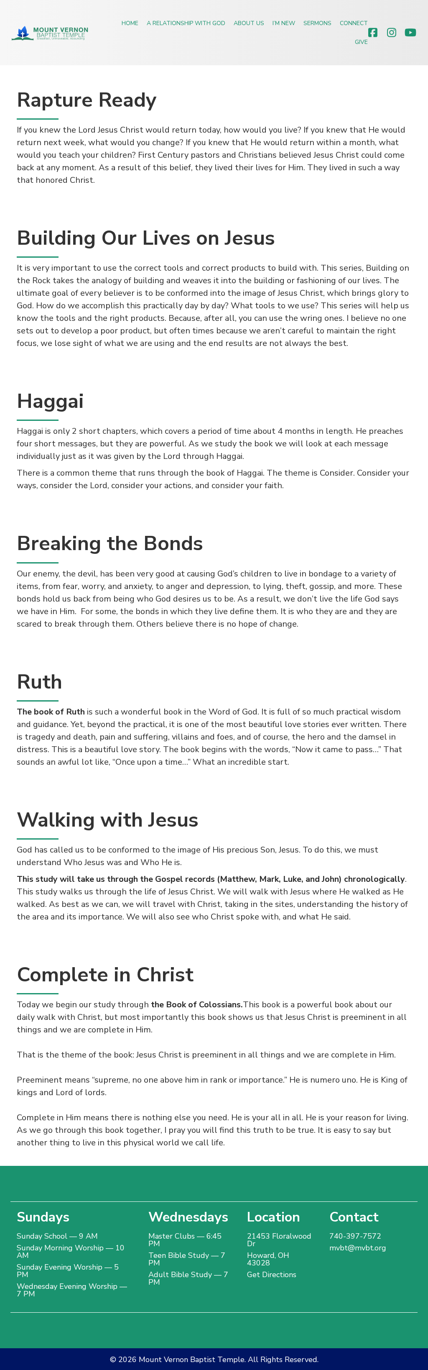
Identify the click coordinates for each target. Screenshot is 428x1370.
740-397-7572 (355, 1236)
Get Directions (271, 1275)
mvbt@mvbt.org (357, 1248)
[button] (372, 32)
